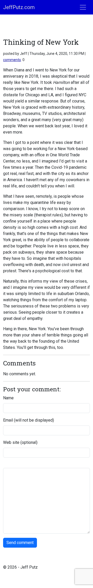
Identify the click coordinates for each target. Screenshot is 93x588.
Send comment (20, 542)
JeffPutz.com (19, 7)
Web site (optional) (20, 442)
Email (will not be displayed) (28, 420)
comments (12, 60)
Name (8, 397)
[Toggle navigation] (83, 7)
